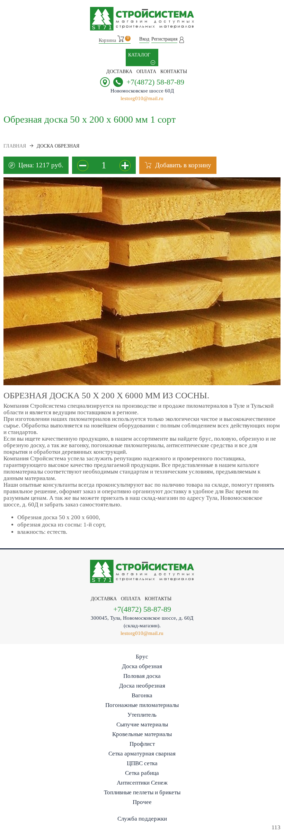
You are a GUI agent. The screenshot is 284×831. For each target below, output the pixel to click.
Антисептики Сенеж (142, 782)
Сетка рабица (142, 773)
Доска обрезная (142, 666)
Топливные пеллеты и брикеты (142, 792)
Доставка (119, 71)
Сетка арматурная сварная (142, 753)
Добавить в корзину (183, 165)
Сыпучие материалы (142, 724)
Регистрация (164, 39)
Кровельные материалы (142, 734)
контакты (173, 71)
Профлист (142, 744)
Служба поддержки (142, 818)
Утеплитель (142, 714)
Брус (142, 656)
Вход (144, 39)
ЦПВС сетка (142, 763)
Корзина (114, 39)
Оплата (146, 71)
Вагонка (142, 695)
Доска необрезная (142, 685)
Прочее (142, 802)
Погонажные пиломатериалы (142, 705)
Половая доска (142, 676)
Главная (14, 146)
